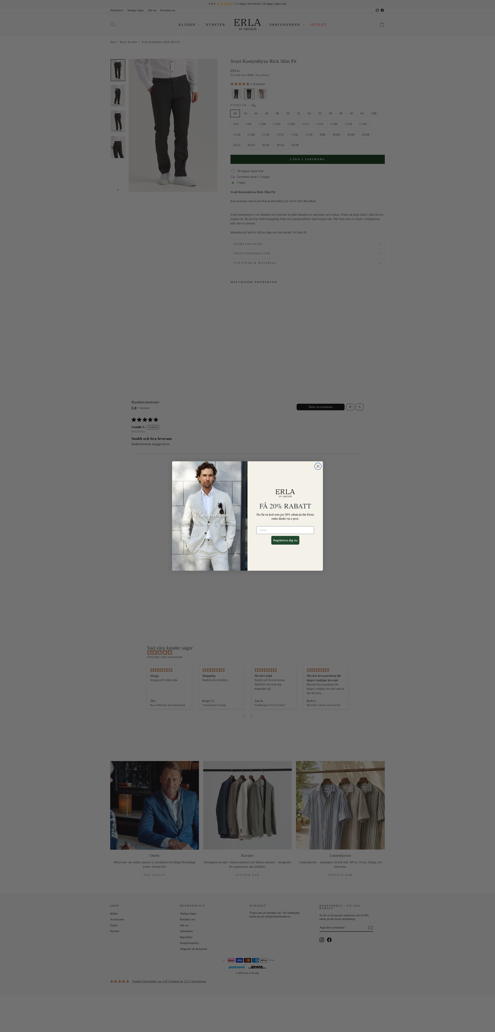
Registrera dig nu (285, 540)
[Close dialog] (318, 466)
